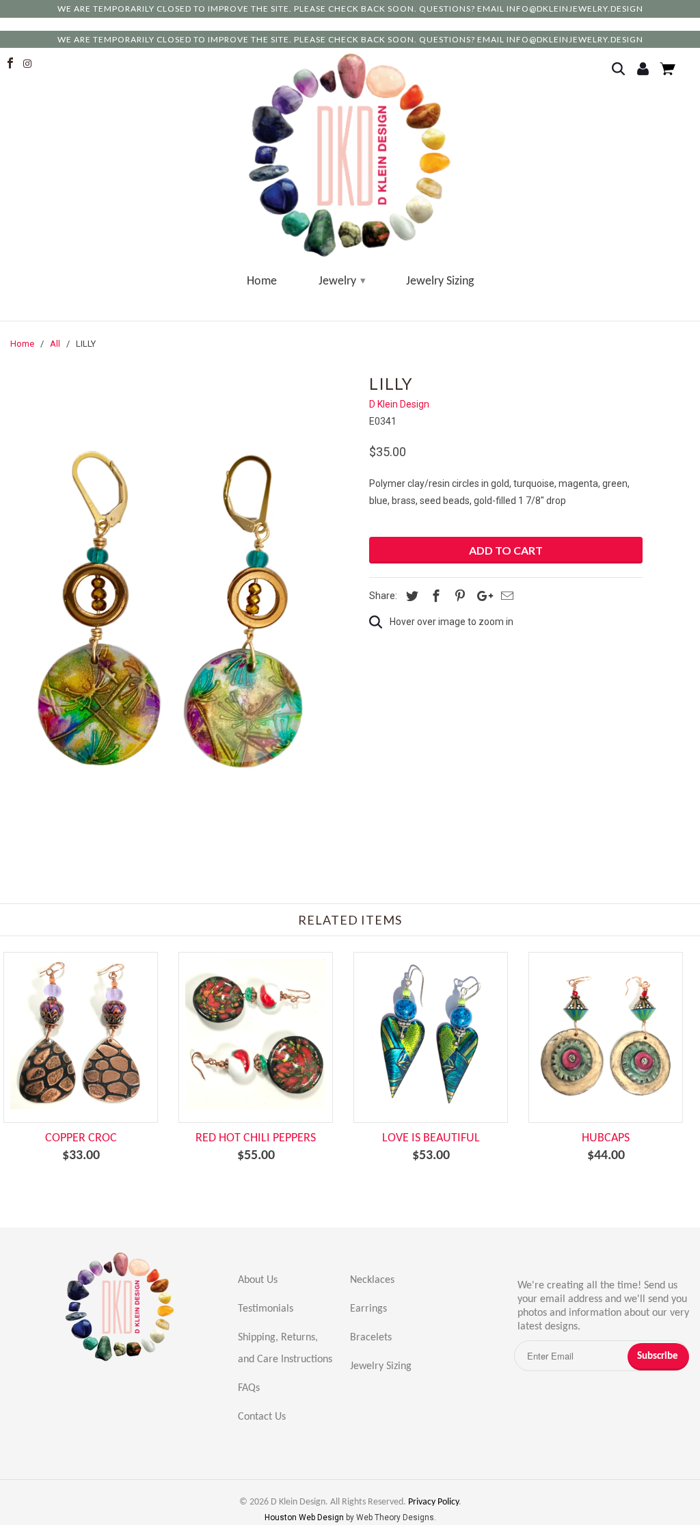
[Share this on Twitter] (410, 596)
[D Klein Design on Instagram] (30, 63)
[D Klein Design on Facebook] (11, 63)
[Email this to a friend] (505, 596)
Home (262, 281)
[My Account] (645, 69)
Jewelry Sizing (440, 281)
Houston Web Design (305, 1517)
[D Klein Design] (350, 156)
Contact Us (262, 1416)
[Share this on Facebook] (434, 596)
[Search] (622, 69)
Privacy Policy (433, 1502)
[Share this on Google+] (481, 596)
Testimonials (265, 1308)
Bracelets (371, 1337)
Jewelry (341, 281)
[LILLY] (177, 606)
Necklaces (372, 1280)
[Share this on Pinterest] (458, 596)
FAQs (249, 1388)
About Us (258, 1280)
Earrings (368, 1308)
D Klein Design (399, 404)
